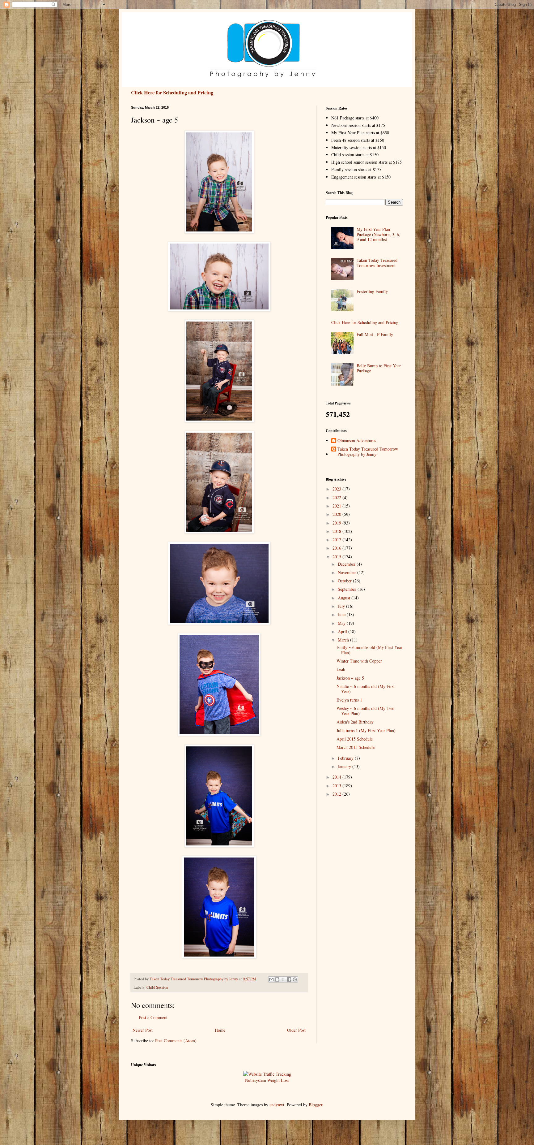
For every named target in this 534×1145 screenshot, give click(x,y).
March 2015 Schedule (356, 747)
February (346, 758)
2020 (337, 514)
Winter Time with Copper (359, 661)
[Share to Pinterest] (295, 979)
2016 (337, 548)
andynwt (276, 1105)
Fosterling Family (372, 291)
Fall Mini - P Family (375, 334)
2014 (337, 777)
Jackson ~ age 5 (350, 678)
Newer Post (143, 1030)
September (348, 589)
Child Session (157, 987)
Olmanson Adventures (356, 440)
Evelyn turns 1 (349, 700)
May (342, 623)
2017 (337, 539)
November (347, 572)
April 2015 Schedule (355, 739)
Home (220, 1030)
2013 (337, 786)
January (345, 766)
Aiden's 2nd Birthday (355, 722)
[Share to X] (283, 979)
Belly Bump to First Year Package (379, 368)
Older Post (296, 1030)
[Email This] (271, 979)
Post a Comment (153, 1017)
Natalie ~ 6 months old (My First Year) (366, 688)
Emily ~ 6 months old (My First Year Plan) (369, 649)
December (347, 564)
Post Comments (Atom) (176, 1040)
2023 (337, 489)
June (342, 614)
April (343, 631)
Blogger (315, 1105)
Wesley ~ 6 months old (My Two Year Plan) (365, 710)
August (344, 598)
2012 (337, 794)
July (342, 606)
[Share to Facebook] (289, 979)
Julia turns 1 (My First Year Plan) (366, 730)
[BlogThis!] (277, 979)
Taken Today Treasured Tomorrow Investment (377, 262)
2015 (337, 557)
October (345, 581)
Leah (341, 669)
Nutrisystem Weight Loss (267, 1080)
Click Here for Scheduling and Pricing (172, 92)
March (344, 640)
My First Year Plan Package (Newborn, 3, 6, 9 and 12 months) (378, 234)
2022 (337, 497)
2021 (337, 506)
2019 (337, 523)
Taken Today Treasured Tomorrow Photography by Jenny (367, 452)
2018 (337, 531)
